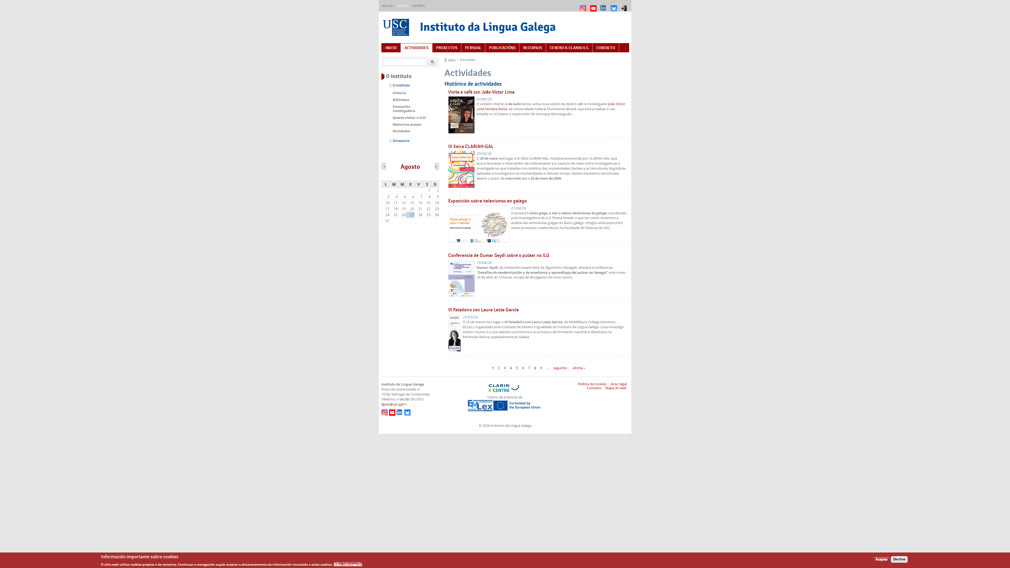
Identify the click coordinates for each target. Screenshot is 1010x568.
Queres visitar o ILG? (409, 117)
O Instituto (401, 85)
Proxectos (446, 47)
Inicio (391, 47)
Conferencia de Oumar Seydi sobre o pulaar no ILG (498, 255)
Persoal (473, 47)
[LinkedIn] (604, 6)
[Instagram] (584, 6)
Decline (899, 559)
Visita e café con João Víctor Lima (481, 92)
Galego (403, 6)
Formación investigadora (404, 108)
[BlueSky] (614, 6)
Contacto (605, 47)
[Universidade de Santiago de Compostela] (396, 28)
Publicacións (502, 47)
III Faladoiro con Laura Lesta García (483, 309)
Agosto (410, 166)
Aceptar (881, 559)
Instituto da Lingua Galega (488, 27)
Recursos (532, 47)
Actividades (416, 47)
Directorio (401, 141)
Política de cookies (592, 384)
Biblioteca (401, 99)
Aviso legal (618, 384)
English (387, 6)
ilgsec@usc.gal (394, 404)
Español (418, 6)
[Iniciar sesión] (625, 6)
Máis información (348, 564)
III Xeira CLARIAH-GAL (470, 146)
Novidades (401, 131)
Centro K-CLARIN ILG (569, 47)
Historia (399, 92)
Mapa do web (616, 388)
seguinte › (560, 367)
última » (579, 367)
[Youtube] (594, 6)
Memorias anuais (407, 124)
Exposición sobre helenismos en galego (487, 201)
